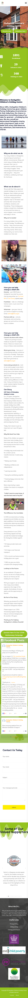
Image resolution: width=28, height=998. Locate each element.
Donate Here (7, 31)
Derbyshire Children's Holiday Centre (14, 646)
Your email (6, 767)
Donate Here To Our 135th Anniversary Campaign (14, 634)
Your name (6, 756)
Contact (12, 995)
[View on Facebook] (25, 713)
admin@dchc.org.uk (13, 313)
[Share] (24, 713)
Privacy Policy (14, 924)
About (17, 995)
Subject (5, 777)
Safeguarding (14, 927)
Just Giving (11, 298)
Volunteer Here (20, 31)
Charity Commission (14, 930)
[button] (3, 868)
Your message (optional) (10, 788)
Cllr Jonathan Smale (19, 656)
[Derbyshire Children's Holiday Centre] (2, 3)
